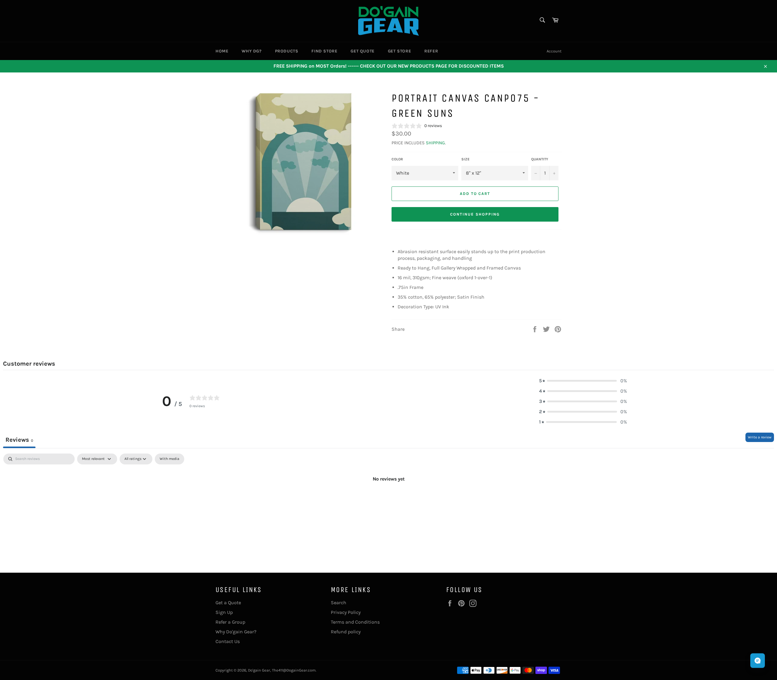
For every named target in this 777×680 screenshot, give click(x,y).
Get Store (399, 51)
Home (221, 51)
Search (338, 602)
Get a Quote (228, 602)
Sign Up (224, 612)
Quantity (539, 159)
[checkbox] (169, 459)
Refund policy (346, 632)
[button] (583, 380)
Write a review (760, 437)
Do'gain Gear (259, 670)
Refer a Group (230, 622)
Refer (431, 51)
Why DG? (251, 51)
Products (286, 51)
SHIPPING (435, 143)
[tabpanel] (388, 499)
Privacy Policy (346, 612)
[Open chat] (757, 660)
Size (465, 159)
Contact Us (227, 641)
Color (397, 159)
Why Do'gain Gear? (235, 632)
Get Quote (362, 51)
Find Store (324, 51)
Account (554, 51)
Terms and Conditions (355, 622)
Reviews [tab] (19, 439)
